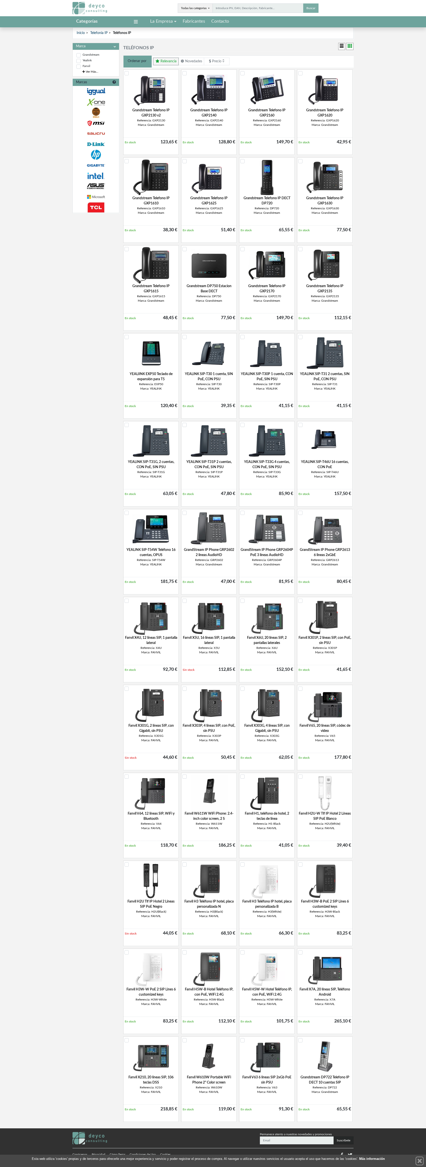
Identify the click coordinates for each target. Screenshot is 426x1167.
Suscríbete (343, 1140)
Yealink (87, 60)
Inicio (81, 33)
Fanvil (86, 66)
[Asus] (96, 186)
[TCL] (96, 207)
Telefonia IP (98, 33)
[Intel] (96, 176)
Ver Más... (91, 71)
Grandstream (91, 54)
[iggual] (96, 91)
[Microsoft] (96, 197)
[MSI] (96, 123)
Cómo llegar (117, 1154)
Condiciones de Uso (143, 1154)
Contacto (220, 21)
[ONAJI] (96, 112)
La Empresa (161, 21)
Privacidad (98, 1154)
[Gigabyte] (96, 165)
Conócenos (79, 1154)
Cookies (165, 1154)
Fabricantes (194, 21)
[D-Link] (96, 144)
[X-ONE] (96, 102)
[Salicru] (96, 134)
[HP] (96, 154)
